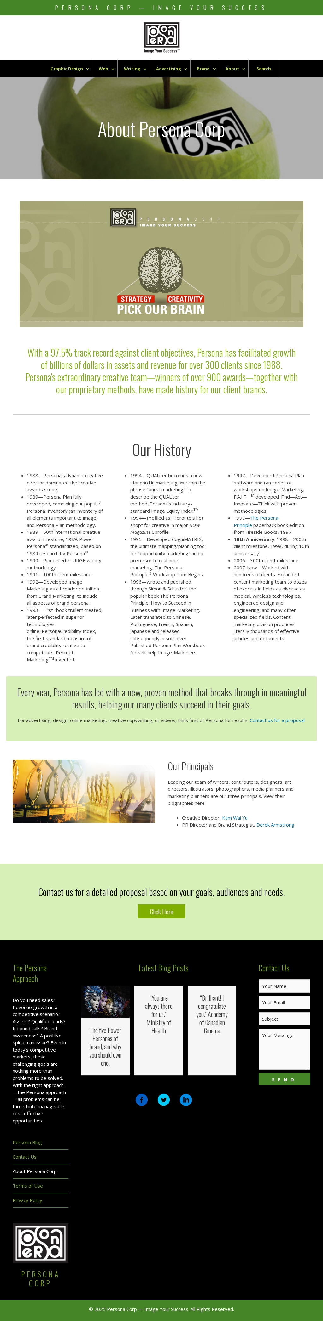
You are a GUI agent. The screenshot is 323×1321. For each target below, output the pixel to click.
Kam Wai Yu (235, 818)
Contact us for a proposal (277, 720)
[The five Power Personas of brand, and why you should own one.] (105, 1001)
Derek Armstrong (275, 824)
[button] (161, 911)
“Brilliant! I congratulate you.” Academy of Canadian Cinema (212, 1014)
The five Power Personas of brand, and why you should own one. (105, 1046)
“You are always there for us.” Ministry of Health (159, 1014)
